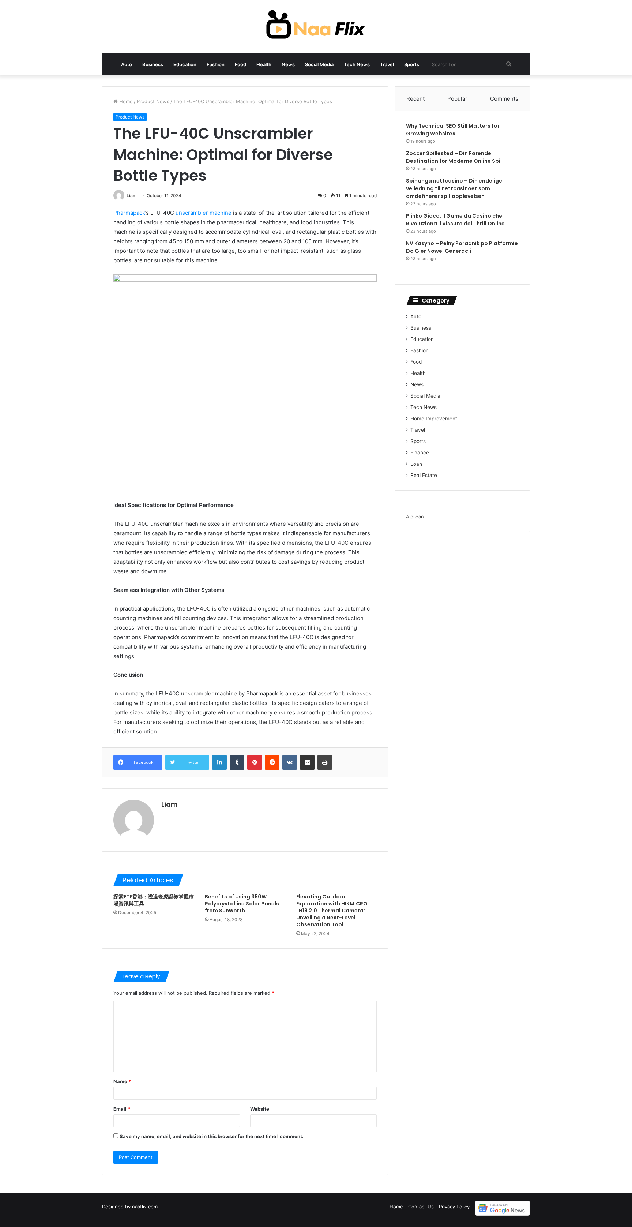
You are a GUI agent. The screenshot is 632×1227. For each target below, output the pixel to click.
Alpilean (415, 516)
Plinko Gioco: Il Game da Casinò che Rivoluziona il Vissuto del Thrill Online (455, 219)
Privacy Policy (454, 1206)
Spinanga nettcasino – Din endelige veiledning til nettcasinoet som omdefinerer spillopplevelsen (454, 188)
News (288, 64)
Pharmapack (129, 212)
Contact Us (421, 1206)
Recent (415, 98)
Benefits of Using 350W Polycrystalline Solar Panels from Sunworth (242, 903)
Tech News (357, 64)
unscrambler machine (204, 212)
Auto (126, 64)
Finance (419, 452)
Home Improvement (433, 418)
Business (152, 64)
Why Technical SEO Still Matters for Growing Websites (453, 129)
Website (259, 1109)
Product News (153, 101)
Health (263, 64)
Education (184, 64)
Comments (504, 98)
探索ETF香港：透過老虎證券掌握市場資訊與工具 (153, 900)
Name (122, 1081)
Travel (387, 64)
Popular (457, 98)
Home (125, 101)
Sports (411, 64)
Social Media (319, 64)
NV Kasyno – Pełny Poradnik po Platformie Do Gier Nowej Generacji (462, 247)
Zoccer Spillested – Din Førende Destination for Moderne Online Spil (454, 157)
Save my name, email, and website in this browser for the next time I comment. (212, 1136)
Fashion (216, 64)
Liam (132, 195)
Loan (416, 464)
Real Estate (423, 475)
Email (121, 1109)
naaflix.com (145, 1206)
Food (240, 64)
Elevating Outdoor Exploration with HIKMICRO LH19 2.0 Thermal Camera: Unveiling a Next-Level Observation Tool (332, 910)
